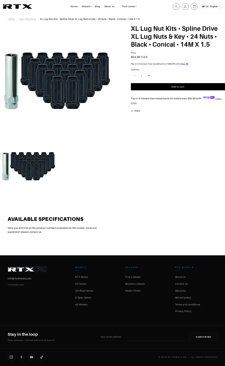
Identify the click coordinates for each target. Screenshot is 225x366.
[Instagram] (11, 357)
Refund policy (183, 297)
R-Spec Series (83, 297)
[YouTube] (31, 357)
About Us (180, 276)
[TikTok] (41, 357)
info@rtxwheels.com (20, 278)
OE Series (80, 283)
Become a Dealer (135, 283)
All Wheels (81, 304)
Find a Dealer (133, 276)
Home (11, 19)
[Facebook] (21, 357)
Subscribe (203, 337)
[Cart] (194, 6)
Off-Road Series (84, 290)
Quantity (135, 69)
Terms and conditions (187, 304)
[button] (74, 6)
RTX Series (81, 276)
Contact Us (181, 283)
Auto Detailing (27, 19)
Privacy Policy (183, 311)
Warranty (180, 290)
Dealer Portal (133, 290)
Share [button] (137, 110)
